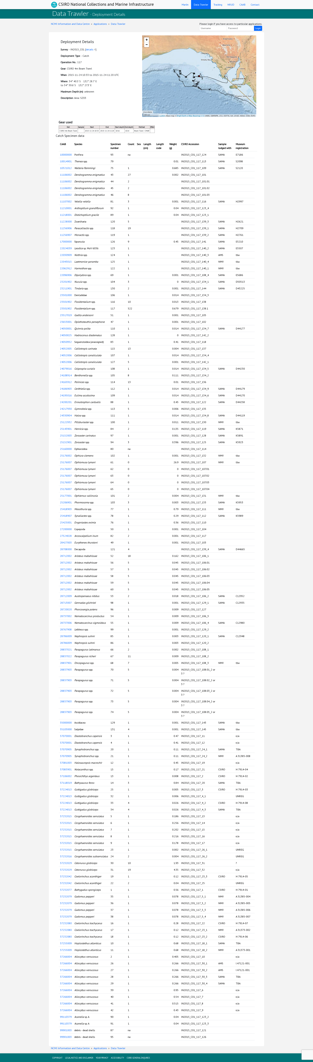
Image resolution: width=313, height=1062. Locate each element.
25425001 (66, 522)
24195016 (66, 395)
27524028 (66, 535)
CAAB (242, 4)
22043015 (66, 261)
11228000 (66, 221)
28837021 (66, 649)
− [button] (147, 45)
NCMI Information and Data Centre (70, 23)
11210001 (66, 208)
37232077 (66, 889)
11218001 (66, 214)
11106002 (66, 174)
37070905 (66, 749)
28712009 (66, 596)
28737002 (66, 616)
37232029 (66, 863)
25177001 (66, 495)
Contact (255, 4)
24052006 (66, 355)
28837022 (66, 656)
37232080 (66, 923)
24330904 (66, 415)
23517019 (66, 315)
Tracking (217, 4)
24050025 (66, 335)
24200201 (66, 402)
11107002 (66, 201)
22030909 (66, 255)
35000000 (66, 722)
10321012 (66, 168)
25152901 (66, 442)
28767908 (66, 629)
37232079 (66, 896)
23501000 (66, 295)
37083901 (66, 769)
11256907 (66, 235)
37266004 (66, 956)
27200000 (66, 529)
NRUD (230, 4)
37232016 (66, 856)
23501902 (66, 301)
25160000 (66, 449)
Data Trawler (201, 4)
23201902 (66, 281)
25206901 (66, 502)
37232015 (66, 816)
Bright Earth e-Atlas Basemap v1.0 (190, 115)
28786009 (66, 636)
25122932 (66, 422)
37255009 (66, 943)
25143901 (66, 428)
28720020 (66, 609)
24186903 (66, 388)
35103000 (66, 729)
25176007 (66, 462)
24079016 (66, 368)
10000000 (66, 154)
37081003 (66, 762)
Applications (100, 23)
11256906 (66, 228)
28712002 (66, 556)
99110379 (66, 1016)
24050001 (66, 328)
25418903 (66, 509)
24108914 (66, 375)
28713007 (66, 602)
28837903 (66, 669)
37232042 (66, 876)
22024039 (66, 248)
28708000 (66, 549)
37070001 (66, 736)
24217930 (66, 408)
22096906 (66, 275)
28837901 (66, 663)
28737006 (66, 622)
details (89, 49)
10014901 (66, 161)
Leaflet (162, 115)
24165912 (66, 382)
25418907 (66, 515)
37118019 (66, 782)
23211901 (66, 288)
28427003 (66, 542)
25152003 (66, 435)
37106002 (66, 776)
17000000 (66, 241)
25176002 (66, 455)
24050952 (66, 342)
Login (258, 28)
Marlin (185, 4)
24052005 (66, 348)
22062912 (66, 268)
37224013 (66, 789)
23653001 (66, 321)
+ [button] (147, 40)
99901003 (66, 1030)
